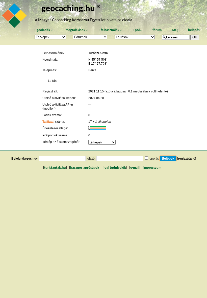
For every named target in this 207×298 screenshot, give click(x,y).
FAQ (175, 30)
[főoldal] (15, 17)
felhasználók (110, 30)
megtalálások (75, 30)
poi (137, 30)
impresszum (152, 167)
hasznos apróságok (84, 167)
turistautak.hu (55, 167)
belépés (194, 30)
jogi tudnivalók (115, 167)
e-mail (134, 167)
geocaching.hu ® (71, 9)
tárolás (154, 158)
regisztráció (186, 158)
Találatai (48, 121)
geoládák (43, 30)
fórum (157, 30)
